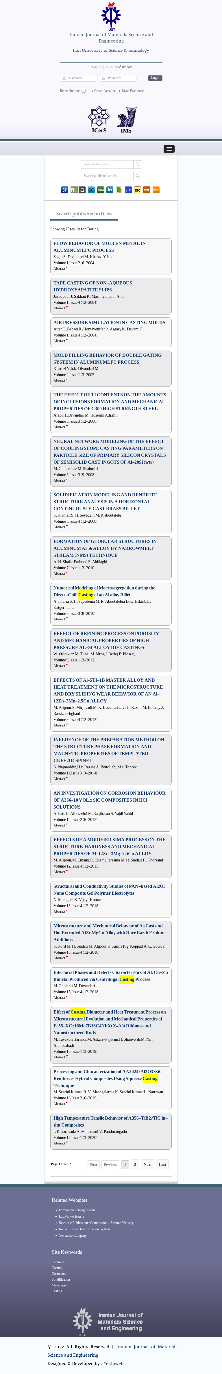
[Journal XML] (146, 189)
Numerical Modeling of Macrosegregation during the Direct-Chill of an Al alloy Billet (104, 591)
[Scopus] (91, 189)
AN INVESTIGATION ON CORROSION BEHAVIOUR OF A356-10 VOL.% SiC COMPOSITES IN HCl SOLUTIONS (109, 800)
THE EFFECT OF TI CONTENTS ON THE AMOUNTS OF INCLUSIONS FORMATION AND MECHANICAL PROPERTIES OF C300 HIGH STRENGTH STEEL (109, 401)
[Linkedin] (109, 189)
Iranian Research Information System (84, 1229)
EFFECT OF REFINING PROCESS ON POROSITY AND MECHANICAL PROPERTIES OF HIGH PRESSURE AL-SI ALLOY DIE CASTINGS (106, 640)
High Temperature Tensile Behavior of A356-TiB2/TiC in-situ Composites (110, 1122)
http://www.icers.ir (71, 1216)
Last (162, 1164)
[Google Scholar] (64, 189)
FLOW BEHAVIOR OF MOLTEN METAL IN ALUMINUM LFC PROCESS (99, 247)
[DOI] (156, 189)
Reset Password (133, 91)
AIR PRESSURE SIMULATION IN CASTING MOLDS (109, 322)
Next (148, 1164)
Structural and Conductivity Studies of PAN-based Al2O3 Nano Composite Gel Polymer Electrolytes (109, 890)
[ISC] (137, 189)
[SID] (128, 189)
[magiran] (119, 189)
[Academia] (82, 189)
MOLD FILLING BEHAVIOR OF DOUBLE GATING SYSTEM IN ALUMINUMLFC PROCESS (107, 359)
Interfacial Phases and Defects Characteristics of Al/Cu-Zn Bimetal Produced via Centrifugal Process (110, 976)
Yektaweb (113, 1364)
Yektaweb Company (73, 1236)
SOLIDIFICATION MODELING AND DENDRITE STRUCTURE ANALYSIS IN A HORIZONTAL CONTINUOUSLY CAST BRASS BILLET (105, 501)
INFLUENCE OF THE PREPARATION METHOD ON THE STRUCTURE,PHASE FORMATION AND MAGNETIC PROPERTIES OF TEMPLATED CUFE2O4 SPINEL (108, 750)
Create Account (104, 91)
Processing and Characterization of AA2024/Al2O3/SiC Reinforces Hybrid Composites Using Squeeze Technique (107, 1078)
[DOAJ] (100, 189)
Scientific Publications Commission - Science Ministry (96, 1223)
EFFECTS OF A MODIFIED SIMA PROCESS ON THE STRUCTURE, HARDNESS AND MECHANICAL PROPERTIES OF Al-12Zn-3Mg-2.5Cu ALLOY (109, 846)
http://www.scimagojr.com (77, 1210)
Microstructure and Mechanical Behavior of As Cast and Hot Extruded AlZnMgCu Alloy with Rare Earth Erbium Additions (108, 932)
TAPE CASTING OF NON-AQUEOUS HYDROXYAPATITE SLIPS (92, 286)
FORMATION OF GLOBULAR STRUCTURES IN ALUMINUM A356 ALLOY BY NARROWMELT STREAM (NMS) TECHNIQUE (105, 548)
